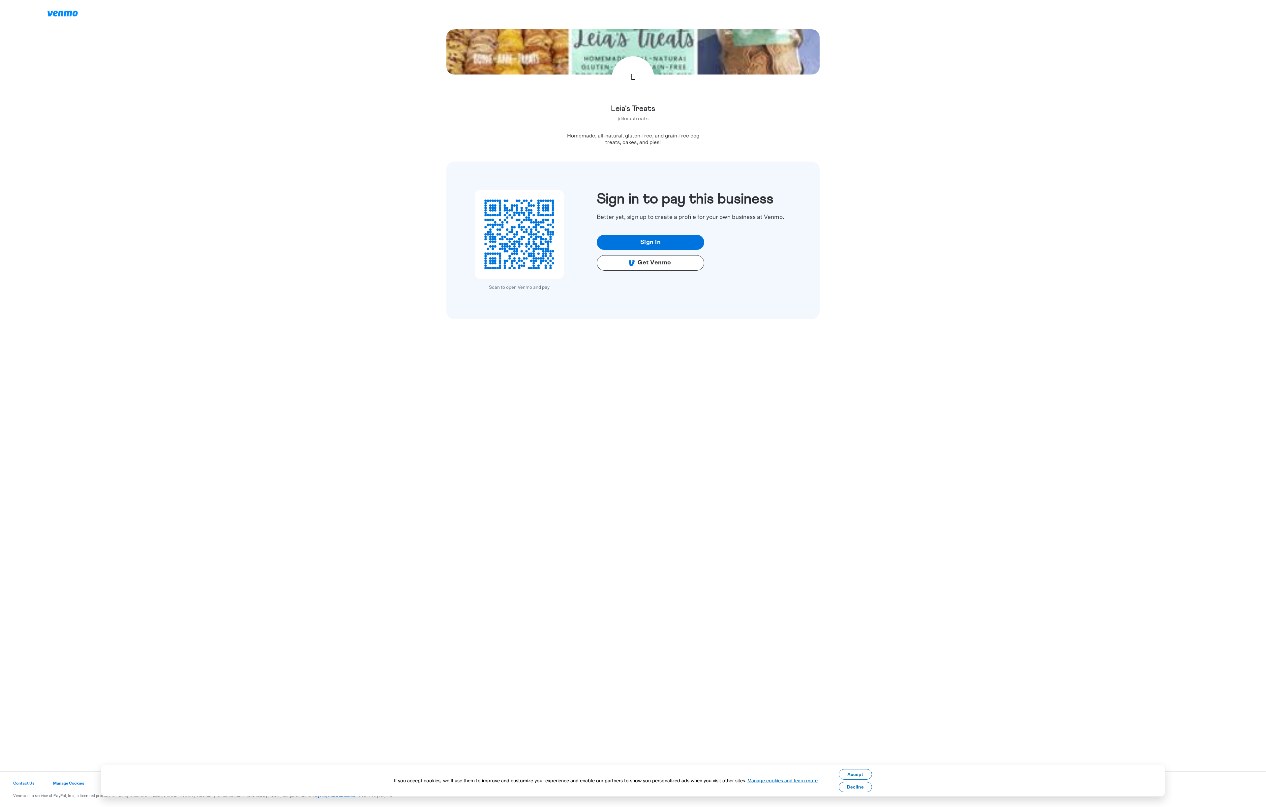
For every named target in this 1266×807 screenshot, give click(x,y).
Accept (855, 774)
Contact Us (24, 783)
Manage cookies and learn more (782, 780)
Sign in (650, 242)
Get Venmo (654, 263)
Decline (855, 787)
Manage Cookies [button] (68, 783)
